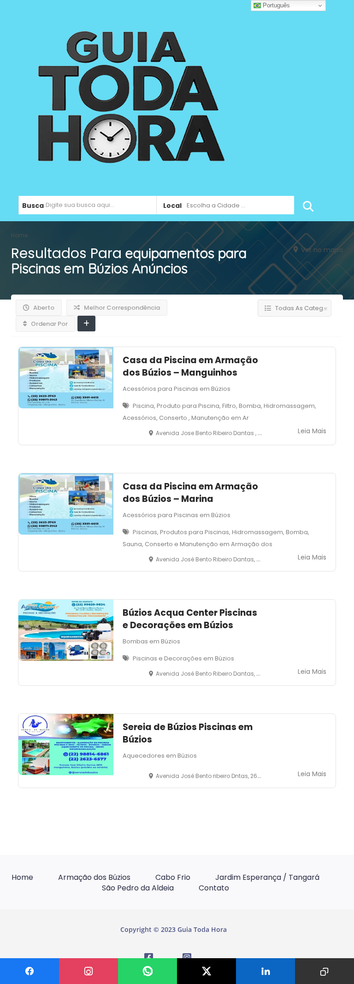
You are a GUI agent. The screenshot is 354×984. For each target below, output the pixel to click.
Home (22, 877)
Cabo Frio (172, 877)
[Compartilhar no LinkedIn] (265, 971)
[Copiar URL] (324, 971)
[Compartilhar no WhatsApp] (147, 971)
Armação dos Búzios (94, 877)
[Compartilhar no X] (206, 971)
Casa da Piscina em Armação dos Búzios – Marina (190, 492)
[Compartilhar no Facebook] (29, 971)
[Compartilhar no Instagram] (88, 971)
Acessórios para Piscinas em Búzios (176, 388)
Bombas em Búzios (151, 641)
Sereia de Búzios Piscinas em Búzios (188, 733)
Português (275, 5)
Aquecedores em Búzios (160, 755)
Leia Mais (312, 431)
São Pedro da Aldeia (138, 888)
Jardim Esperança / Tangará (267, 877)
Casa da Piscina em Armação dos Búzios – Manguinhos (190, 366)
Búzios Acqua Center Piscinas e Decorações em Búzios (190, 619)
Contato (214, 888)
